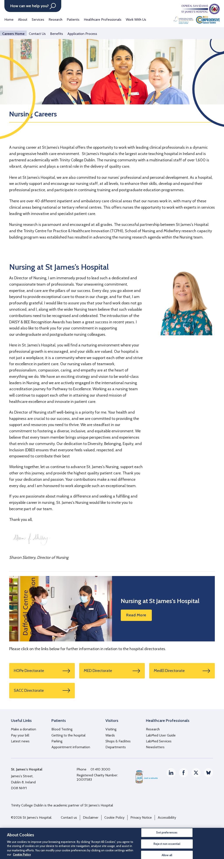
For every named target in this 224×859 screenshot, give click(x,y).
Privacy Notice (141, 817)
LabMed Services (159, 741)
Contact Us (37, 34)
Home (9, 19)
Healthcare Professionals (102, 19)
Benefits (56, 34)
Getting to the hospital (68, 735)
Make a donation (23, 729)
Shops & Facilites (118, 741)
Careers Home (13, 34)
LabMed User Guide (161, 735)
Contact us (69, 817)
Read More (136, 615)
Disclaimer (90, 817)
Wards (110, 735)
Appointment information (70, 747)
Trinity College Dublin (27, 805)
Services (38, 19)
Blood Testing (61, 729)
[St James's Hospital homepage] (196, 14)
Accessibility (167, 817)
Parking (56, 741)
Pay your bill (20, 735)
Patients (73, 19)
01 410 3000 (100, 769)
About (22, 19)
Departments (115, 747)
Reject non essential (167, 843)
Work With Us (136, 19)
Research (55, 19)
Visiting (110, 729)
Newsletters (155, 747)
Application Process (82, 34)
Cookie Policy (114, 817)
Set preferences (166, 832)
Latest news (20, 741)
